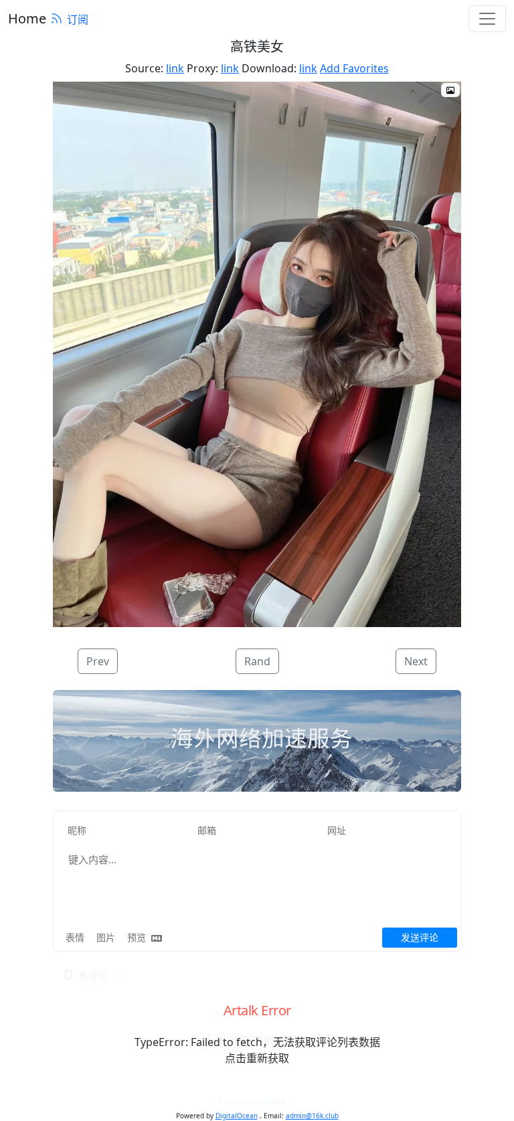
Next (416, 661)
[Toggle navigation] (487, 18)
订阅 (77, 19)
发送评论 (419, 937)
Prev (97, 661)
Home (27, 18)
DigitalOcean (237, 1115)
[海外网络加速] (257, 741)
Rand (257, 661)
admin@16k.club (312, 1115)
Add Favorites (354, 68)
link (175, 68)
